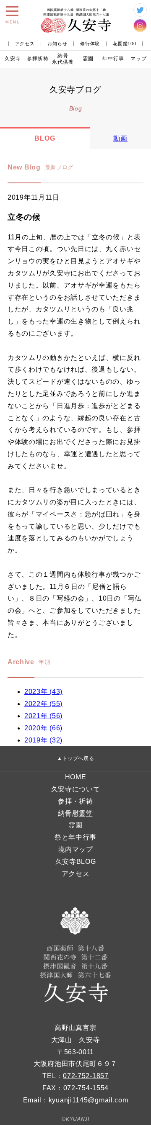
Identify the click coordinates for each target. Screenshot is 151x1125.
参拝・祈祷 (75, 801)
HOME (75, 777)
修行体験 (90, 43)
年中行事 (113, 59)
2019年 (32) (43, 740)
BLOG (44, 138)
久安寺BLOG (75, 861)
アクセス (25, 43)
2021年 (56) (43, 715)
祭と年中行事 (75, 837)
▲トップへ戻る (75, 758)
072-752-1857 (85, 1075)
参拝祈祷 (38, 59)
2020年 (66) (43, 728)
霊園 (88, 59)
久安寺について (75, 789)
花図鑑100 (124, 43)
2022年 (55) (43, 703)
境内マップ (75, 849)
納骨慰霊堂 (75, 813)
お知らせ (57, 43)
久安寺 (13, 59)
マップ (138, 59)
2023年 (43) (43, 691)
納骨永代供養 (63, 59)
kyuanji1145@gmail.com (88, 1100)
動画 (120, 138)
